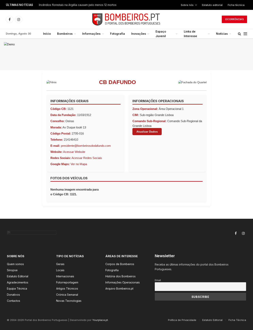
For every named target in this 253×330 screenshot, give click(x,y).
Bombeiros (65, 33)
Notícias (222, 33)
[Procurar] (239, 33)
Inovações (138, 33)
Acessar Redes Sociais (87, 158)
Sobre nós (187, 5)
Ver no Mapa (79, 164)
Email (158, 280)
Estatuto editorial (212, 5)
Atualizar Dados (147, 131)
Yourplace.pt (100, 320)
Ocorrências (234, 19)
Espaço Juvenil (161, 34)
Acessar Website (74, 151)
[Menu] (245, 33)
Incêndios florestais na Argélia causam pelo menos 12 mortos (77, 5)
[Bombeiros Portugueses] (126, 19)
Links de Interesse (190, 34)
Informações (91, 33)
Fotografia (117, 33)
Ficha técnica (236, 5)
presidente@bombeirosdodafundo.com (86, 145)
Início (47, 33)
